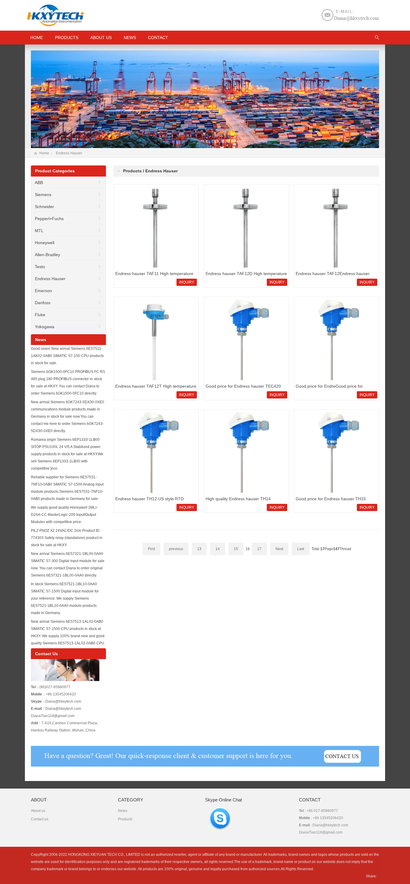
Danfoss (42, 302)
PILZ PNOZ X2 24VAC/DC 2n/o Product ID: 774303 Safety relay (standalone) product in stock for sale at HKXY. (66, 537)
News (130, 37)
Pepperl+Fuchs (49, 218)
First (151, 549)
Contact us (39, 819)
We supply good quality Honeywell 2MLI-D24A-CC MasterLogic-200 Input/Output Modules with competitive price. (64, 514)
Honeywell (44, 242)
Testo (40, 266)
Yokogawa (44, 326)
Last (300, 549)
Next (279, 549)
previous (176, 549)
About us (101, 37)
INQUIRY (186, 282)
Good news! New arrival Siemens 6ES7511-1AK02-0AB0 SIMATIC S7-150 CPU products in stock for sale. (67, 356)
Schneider (44, 206)
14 (218, 549)
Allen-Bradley (47, 254)
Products (66, 37)
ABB (39, 182)
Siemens (43, 194)
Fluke (40, 314)
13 (199, 549)
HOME (36, 37)
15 (236, 549)
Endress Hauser (69, 153)
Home (44, 153)
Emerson (43, 290)
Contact (158, 37)
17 (259, 549)
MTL (39, 230)
